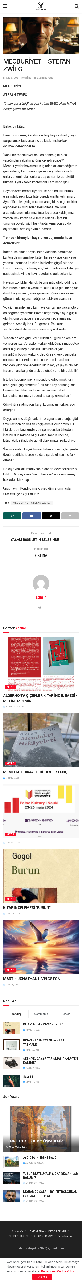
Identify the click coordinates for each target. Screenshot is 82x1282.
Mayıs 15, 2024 (12, 913)
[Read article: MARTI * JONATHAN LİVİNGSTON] (41, 947)
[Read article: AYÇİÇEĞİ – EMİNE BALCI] (11, 1162)
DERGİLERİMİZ (57, 1231)
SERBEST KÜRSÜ (19, 1236)
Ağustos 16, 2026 (14, 707)
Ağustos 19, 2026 (34, 1183)
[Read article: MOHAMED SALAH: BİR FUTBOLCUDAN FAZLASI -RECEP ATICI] (11, 1196)
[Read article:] (41, 811)
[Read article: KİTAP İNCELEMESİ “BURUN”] (41, 876)
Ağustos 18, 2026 (34, 1201)
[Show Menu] (5, 6)
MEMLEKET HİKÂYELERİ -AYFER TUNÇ (35, 772)
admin (41, 597)
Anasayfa (17, 1231)
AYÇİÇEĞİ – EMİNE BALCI (40, 1157)
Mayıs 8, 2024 (11, 77)
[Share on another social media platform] (70, 515)
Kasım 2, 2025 (12, 778)
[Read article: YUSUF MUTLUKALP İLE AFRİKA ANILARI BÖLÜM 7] (11, 1178)
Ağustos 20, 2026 (34, 1163)
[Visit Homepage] (41, 6)
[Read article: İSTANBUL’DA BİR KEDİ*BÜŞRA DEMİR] (41, 1132)
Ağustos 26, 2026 (17, 1147)
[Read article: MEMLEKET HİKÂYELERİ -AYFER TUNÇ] (41, 740)
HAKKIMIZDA (36, 1231)
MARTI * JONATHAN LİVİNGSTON (31, 978)
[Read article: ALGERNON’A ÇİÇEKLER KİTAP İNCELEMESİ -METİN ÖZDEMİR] (41, 664)
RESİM (49, 1236)
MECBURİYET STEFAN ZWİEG (32, 502)
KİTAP (10, 687)
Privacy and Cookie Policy (57, 1271)
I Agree (42, 1276)
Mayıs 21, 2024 (12, 842)
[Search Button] (77, 6)
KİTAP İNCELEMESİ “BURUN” (26, 907)
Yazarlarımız (65, 1236)
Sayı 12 (28, 1076)
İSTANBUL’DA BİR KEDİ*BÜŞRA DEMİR (34, 1141)
